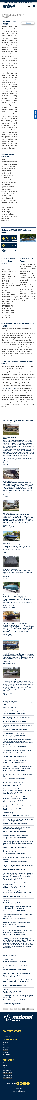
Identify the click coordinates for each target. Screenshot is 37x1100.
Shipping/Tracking (7, 1044)
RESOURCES (8, 1060)
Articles (5, 1065)
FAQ (4, 1067)
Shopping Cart (6, 1036)
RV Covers (22, 1091)
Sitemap (5, 1063)
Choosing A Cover (7, 1075)
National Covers (6, 1090)
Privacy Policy (6, 1054)
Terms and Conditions (8, 1057)
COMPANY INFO (10, 1039)
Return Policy (6, 1047)
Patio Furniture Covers (25, 1090)
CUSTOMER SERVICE (12, 1031)
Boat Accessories (7, 1077)
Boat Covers (12, 1090)
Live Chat (35, 114)
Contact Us (6, 1052)
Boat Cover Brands (7, 1072)
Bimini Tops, (18, 1090)
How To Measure (7, 1070)
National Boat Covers (8, 388)
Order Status (6, 1034)
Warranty (5, 1049)
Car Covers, (18, 1091)
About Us (5, 1042)
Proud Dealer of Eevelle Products (11, 1080)
